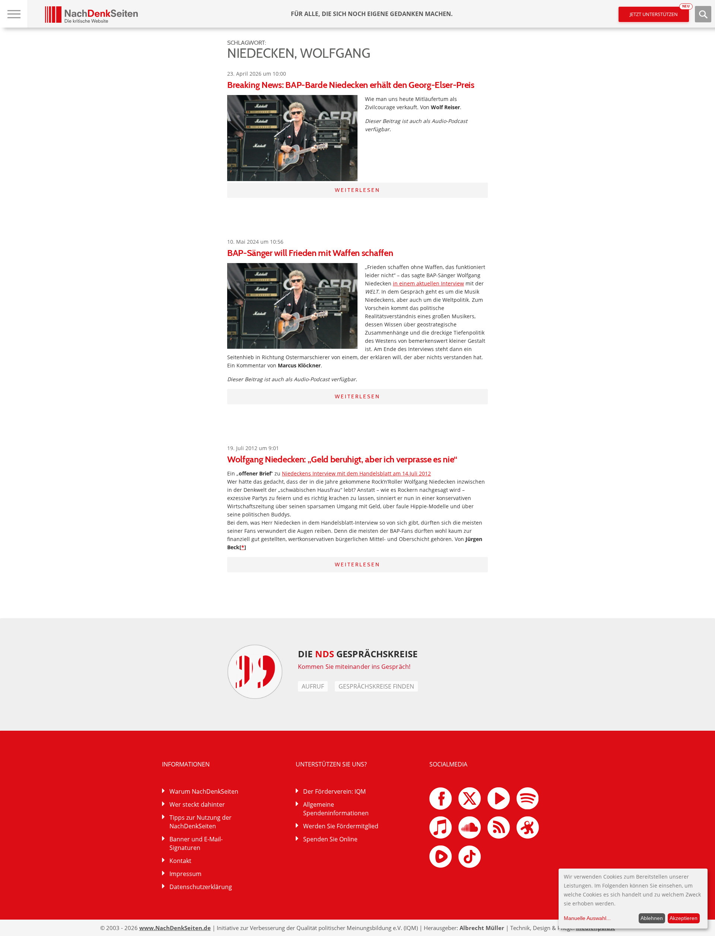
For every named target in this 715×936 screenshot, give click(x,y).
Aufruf (313, 686)
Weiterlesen (357, 190)
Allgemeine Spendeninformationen (336, 808)
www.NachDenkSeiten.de (175, 928)
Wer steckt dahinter (197, 804)
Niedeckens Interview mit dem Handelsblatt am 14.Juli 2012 (356, 473)
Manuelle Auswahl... (587, 918)
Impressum (185, 874)
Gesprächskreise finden (376, 686)
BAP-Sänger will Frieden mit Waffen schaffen (310, 252)
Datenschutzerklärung (200, 887)
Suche (703, 14)
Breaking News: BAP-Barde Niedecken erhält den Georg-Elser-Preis (350, 84)
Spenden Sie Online (330, 839)
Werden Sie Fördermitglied (340, 826)
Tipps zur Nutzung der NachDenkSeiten (200, 821)
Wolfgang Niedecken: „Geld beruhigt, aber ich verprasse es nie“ (342, 459)
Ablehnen (652, 918)
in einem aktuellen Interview (428, 283)
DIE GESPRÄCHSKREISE (357, 654)
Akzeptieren (683, 918)
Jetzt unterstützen (659, 12)
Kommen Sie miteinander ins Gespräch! (354, 667)
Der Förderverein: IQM (334, 791)
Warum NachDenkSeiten (203, 791)
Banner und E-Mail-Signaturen (196, 843)
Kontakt (180, 861)
